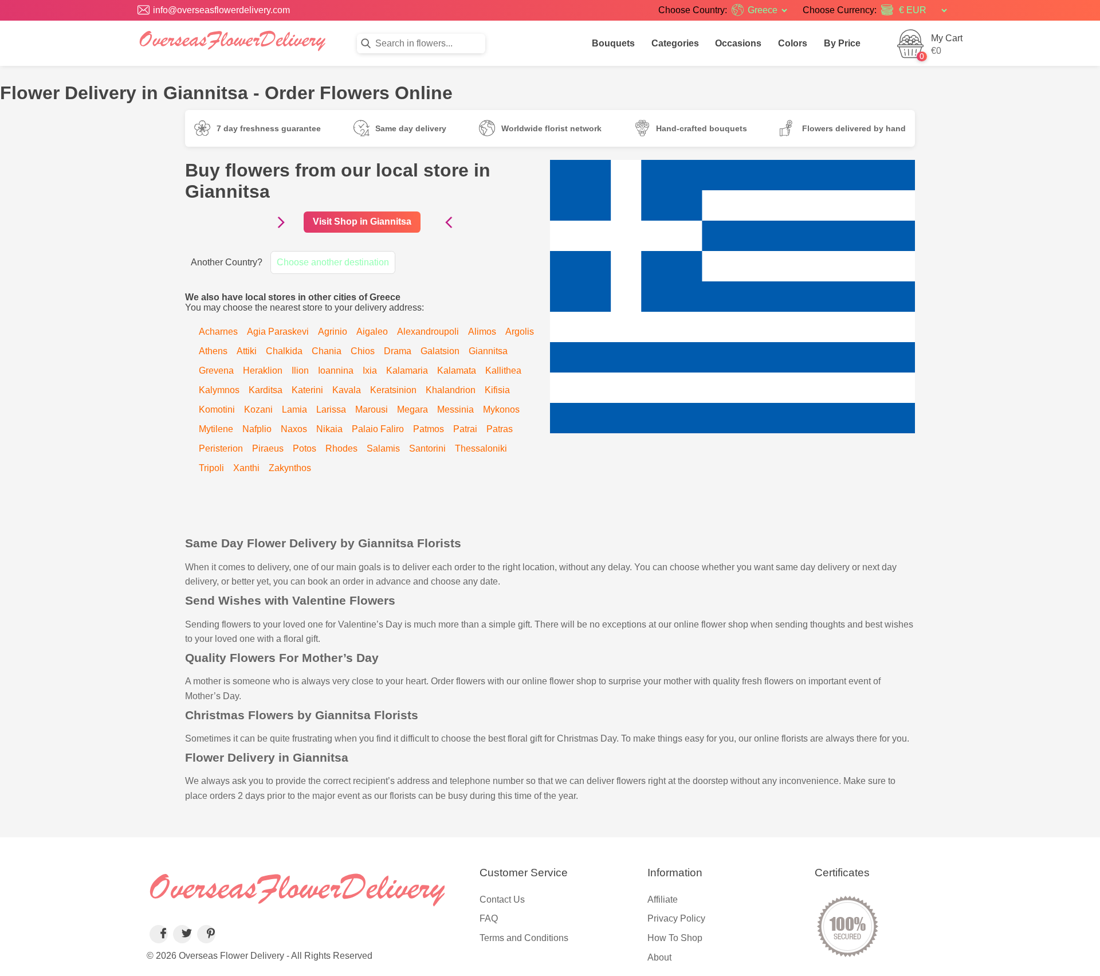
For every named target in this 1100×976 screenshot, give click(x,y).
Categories (675, 43)
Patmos (428, 429)
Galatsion (440, 351)
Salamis (383, 448)
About (659, 957)
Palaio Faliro (378, 429)
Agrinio (332, 331)
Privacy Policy (676, 918)
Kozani (258, 409)
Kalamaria (407, 370)
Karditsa (265, 390)
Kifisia (497, 390)
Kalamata (456, 370)
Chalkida (284, 351)
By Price (842, 43)
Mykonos (501, 409)
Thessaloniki (481, 448)
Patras (499, 429)
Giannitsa (488, 351)
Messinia (455, 409)
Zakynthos (290, 468)
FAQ (489, 918)
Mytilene (216, 429)
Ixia (370, 370)
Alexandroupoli (428, 331)
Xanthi (246, 468)
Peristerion (221, 448)
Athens (213, 351)
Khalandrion (451, 390)
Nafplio (257, 429)
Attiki (247, 351)
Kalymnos (219, 390)
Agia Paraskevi (278, 331)
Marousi (371, 409)
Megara (412, 409)
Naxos (294, 429)
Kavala (346, 390)
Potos (304, 448)
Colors (792, 43)
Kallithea (503, 370)
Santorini (427, 448)
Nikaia (329, 429)
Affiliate (662, 899)
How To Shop (674, 938)
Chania (326, 351)
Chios (363, 351)
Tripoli (211, 468)
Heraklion (262, 370)
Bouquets (613, 43)
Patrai (465, 429)
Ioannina (335, 370)
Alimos (482, 331)
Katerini (307, 390)
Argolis (519, 331)
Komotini (217, 409)
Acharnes (218, 331)
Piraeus (268, 448)
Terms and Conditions (524, 938)
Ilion (300, 370)
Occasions (738, 43)
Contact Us (502, 899)
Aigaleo (372, 331)
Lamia (294, 409)
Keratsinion (393, 390)
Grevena (216, 370)
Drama (397, 351)
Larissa (331, 409)
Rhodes (341, 448)
